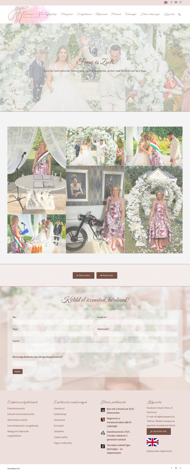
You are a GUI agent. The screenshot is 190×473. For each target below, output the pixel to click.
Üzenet (16, 340)
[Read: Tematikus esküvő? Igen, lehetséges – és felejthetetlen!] (103, 446)
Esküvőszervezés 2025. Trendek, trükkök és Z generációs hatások (118, 435)
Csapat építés (61, 437)
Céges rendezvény (63, 443)
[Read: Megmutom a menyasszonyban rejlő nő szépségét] (103, 419)
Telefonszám (103, 329)
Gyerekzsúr (59, 420)
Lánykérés (59, 431)
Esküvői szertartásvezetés (20, 414)
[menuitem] (51, 14)
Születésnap (60, 414)
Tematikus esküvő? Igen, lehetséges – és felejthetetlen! (119, 449)
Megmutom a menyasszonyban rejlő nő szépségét (119, 422)
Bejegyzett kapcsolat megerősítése (18, 433)
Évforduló (59, 425)
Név (15, 317)
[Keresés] (179, 14)
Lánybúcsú (59, 408)
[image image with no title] (36, 170)
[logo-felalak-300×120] (29, 14)
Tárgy (16, 329)
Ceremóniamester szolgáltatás (22, 425)
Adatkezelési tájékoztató (159, 451)
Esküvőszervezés (16, 408)
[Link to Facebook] (171, 2)
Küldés (18, 371)
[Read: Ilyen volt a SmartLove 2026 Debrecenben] (103, 410)
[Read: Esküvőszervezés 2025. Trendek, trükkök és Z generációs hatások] (103, 433)
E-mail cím (102, 317)
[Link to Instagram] (180, 2)
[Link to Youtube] (176, 2)
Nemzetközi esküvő (17, 420)
